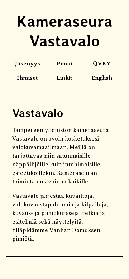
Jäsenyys (27, 63)
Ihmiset (27, 78)
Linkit (64, 78)
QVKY (102, 63)
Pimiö (64, 63)
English (101, 78)
